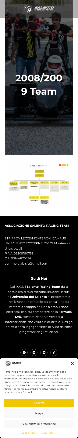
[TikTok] (54, 352)
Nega (39, 413)
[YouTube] (44, 352)
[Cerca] (6, 9)
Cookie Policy (29, 432)
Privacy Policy (47, 432)
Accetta (39, 403)
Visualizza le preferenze (39, 424)
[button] (72, 363)
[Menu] (71, 9)
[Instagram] (34, 352)
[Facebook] (24, 352)
